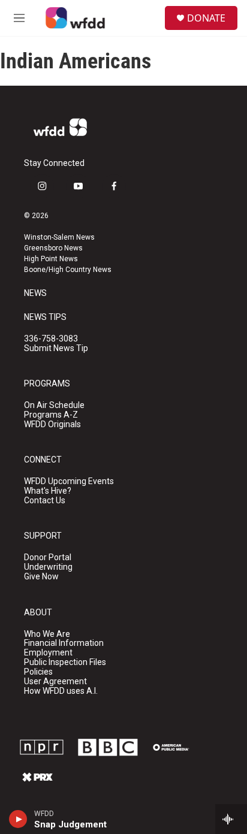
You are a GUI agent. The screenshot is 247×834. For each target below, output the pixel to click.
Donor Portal (47, 557)
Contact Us (44, 500)
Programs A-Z (51, 414)
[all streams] (231, 819)
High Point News (51, 259)
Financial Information (64, 643)
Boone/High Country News (68, 269)
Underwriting (48, 567)
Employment (48, 652)
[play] (18, 819)
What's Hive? (47, 490)
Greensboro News (53, 248)
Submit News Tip (56, 348)
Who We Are (47, 634)
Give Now (41, 576)
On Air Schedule (54, 405)
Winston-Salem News (59, 237)
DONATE (206, 18)
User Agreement (55, 681)
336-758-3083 (51, 338)
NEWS (35, 293)
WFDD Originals (52, 424)
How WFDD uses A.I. (61, 691)
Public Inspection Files (65, 662)
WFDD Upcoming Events (69, 481)
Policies (38, 671)
